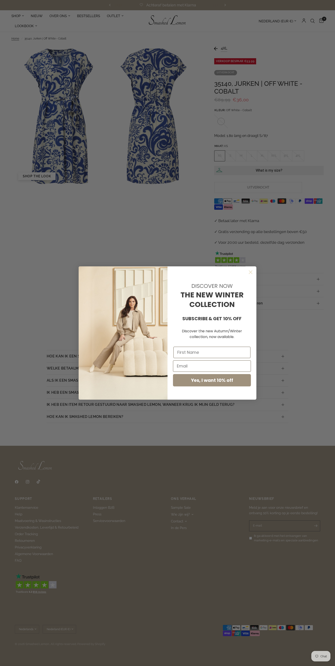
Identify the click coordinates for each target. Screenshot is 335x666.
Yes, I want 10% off (212, 380)
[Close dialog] (251, 272)
